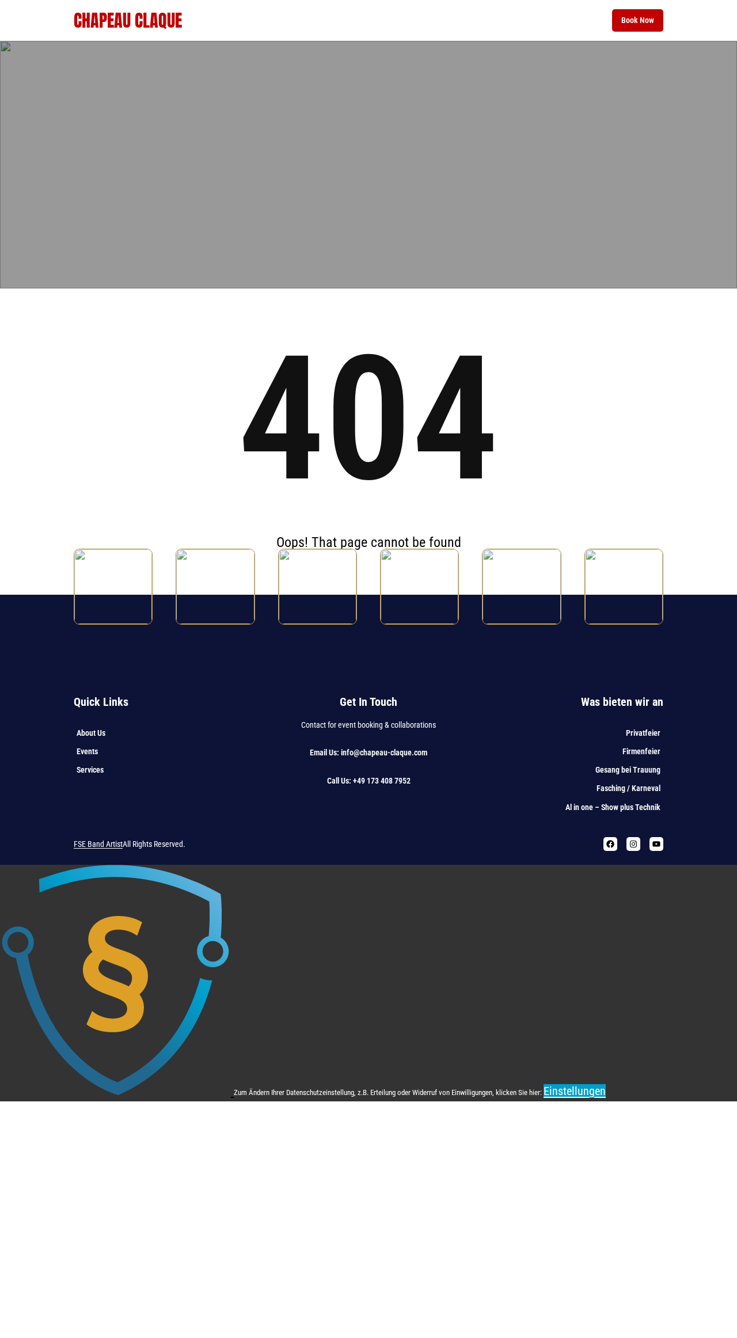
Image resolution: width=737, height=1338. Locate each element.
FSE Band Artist (98, 844)
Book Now (637, 20)
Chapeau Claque (128, 20)
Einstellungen (575, 1091)
